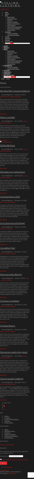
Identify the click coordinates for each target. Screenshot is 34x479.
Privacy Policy (9, 422)
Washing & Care (9, 431)
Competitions (9, 437)
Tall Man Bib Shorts (7, 145)
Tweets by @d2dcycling (7, 444)
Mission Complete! (7, 117)
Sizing (6, 429)
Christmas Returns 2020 (10, 196)
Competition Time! (7, 248)
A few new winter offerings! (11, 274)
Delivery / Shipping (10, 434)
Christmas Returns (7, 326)
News (25, 121)
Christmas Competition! (9, 301)
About (6, 416)
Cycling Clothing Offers (11, 419)
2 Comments (8, 228)
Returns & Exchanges (11, 436)
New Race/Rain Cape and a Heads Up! (15, 91)
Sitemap (7, 421)
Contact (7, 418)
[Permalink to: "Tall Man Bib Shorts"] (6, 142)
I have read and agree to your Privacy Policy (15, 459)
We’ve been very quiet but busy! (12, 172)
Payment (7, 433)
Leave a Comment (15, 96)
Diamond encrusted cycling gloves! (13, 352)
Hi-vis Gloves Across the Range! (12, 223)
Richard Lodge (12, 473)
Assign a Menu (8, 467)
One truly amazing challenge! (11, 378)
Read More (3, 113)
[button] (4, 9)
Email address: (4, 456)
